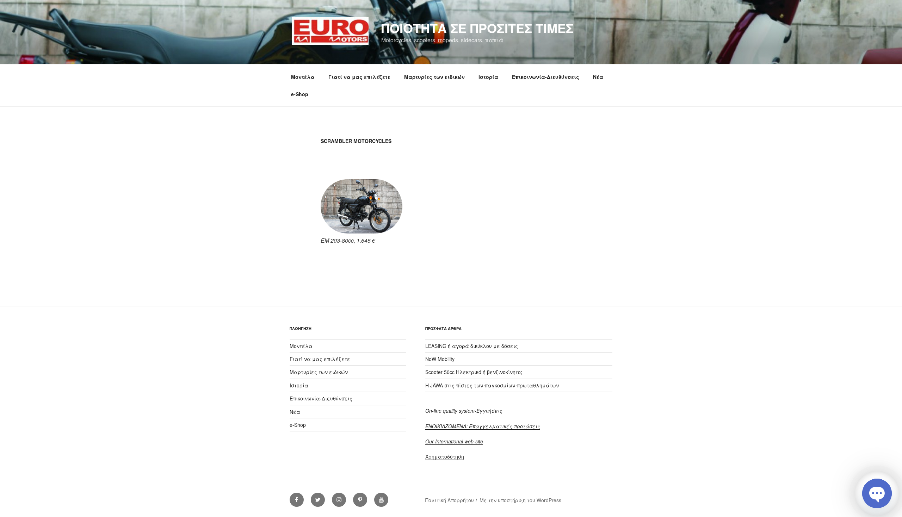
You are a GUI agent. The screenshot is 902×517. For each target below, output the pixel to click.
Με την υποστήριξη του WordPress (520, 500)
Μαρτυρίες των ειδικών (434, 76)
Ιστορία (488, 76)
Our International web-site (454, 441)
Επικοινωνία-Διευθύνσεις (545, 76)
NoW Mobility (440, 358)
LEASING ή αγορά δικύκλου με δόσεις (471, 345)
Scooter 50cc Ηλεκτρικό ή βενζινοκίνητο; (473, 371)
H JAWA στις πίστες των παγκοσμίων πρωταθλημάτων (492, 385)
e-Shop (299, 94)
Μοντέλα (303, 76)
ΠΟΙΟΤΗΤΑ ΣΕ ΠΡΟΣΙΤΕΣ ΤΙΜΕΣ (477, 28)
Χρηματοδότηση (444, 456)
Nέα (598, 76)
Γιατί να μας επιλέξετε (359, 76)
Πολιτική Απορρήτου (449, 500)
